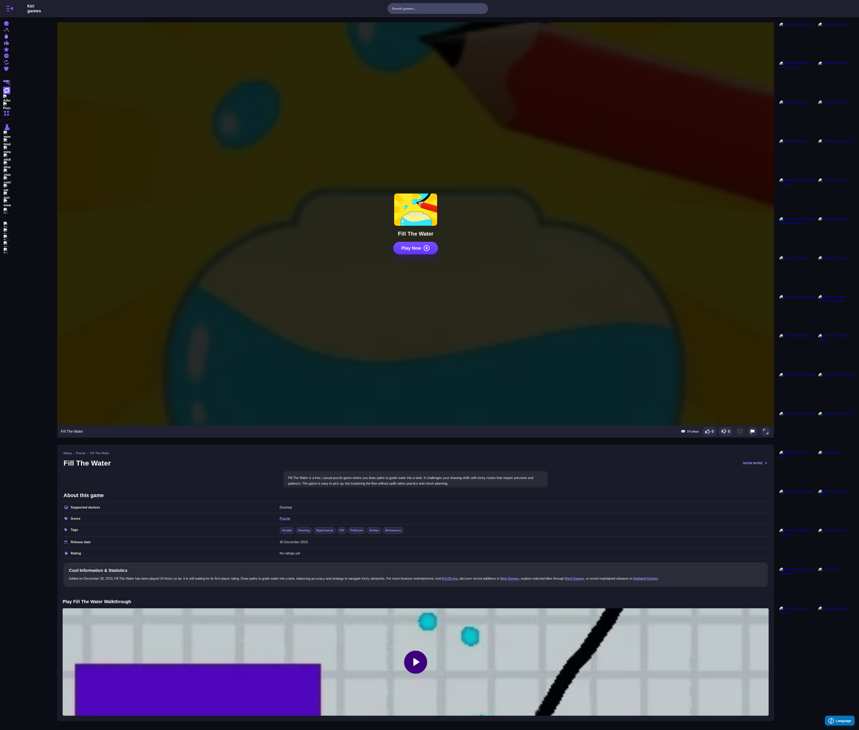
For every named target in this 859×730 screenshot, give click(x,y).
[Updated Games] (6, 62)
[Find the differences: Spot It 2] (797, 196)
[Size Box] (836, 469)
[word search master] (797, 391)
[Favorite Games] (6, 68)
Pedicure (357, 530)
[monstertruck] (6, 134)
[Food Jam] (836, 585)
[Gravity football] (797, 352)
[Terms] (6, 237)
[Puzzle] (6, 105)
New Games (509, 578)
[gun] (6, 195)
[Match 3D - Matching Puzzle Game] (836, 313)
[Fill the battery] (836, 41)
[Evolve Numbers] (836, 624)
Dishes (374, 530)
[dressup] (6, 127)
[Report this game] (752, 431)
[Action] (6, 90)
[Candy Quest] (836, 547)
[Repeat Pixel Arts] (797, 508)
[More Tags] (6, 210)
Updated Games (645, 578)
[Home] (6, 23)
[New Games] (6, 29)
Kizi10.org (450, 578)
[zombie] (6, 180)
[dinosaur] (6, 165)
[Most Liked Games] (6, 42)
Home (68, 453)
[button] (765, 431)
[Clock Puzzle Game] (797, 430)
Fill (342, 530)
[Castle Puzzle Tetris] (836, 391)
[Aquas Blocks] (797, 118)
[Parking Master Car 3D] (797, 469)
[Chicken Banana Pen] (836, 508)
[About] (6, 243)
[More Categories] (6, 112)
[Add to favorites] (740, 431)
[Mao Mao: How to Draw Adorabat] (797, 79)
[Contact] (6, 230)
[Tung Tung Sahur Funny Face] (797, 547)
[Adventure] (6, 98)
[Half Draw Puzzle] (797, 41)
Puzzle (80, 453)
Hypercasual (324, 530)
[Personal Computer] (797, 313)
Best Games (574, 578)
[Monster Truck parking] (836, 352)
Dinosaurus (393, 530)
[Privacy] (6, 250)
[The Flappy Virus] (836, 79)
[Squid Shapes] (797, 157)
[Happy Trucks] (797, 274)
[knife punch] (836, 196)
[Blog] (6, 224)
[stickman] (6, 157)
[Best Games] (6, 36)
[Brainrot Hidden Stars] (797, 624)
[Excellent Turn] (836, 118)
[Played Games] (6, 55)
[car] (6, 188)
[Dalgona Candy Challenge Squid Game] (797, 235)
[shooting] (6, 173)
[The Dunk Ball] (836, 235)
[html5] (6, 142)
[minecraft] (6, 150)
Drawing (304, 530)
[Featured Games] (6, 49)
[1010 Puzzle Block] (836, 430)
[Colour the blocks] (836, 157)
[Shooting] (6, 83)
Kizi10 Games (34, 8)
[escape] (6, 203)
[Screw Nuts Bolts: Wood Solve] (797, 585)
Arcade (287, 530)
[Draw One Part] (836, 274)
